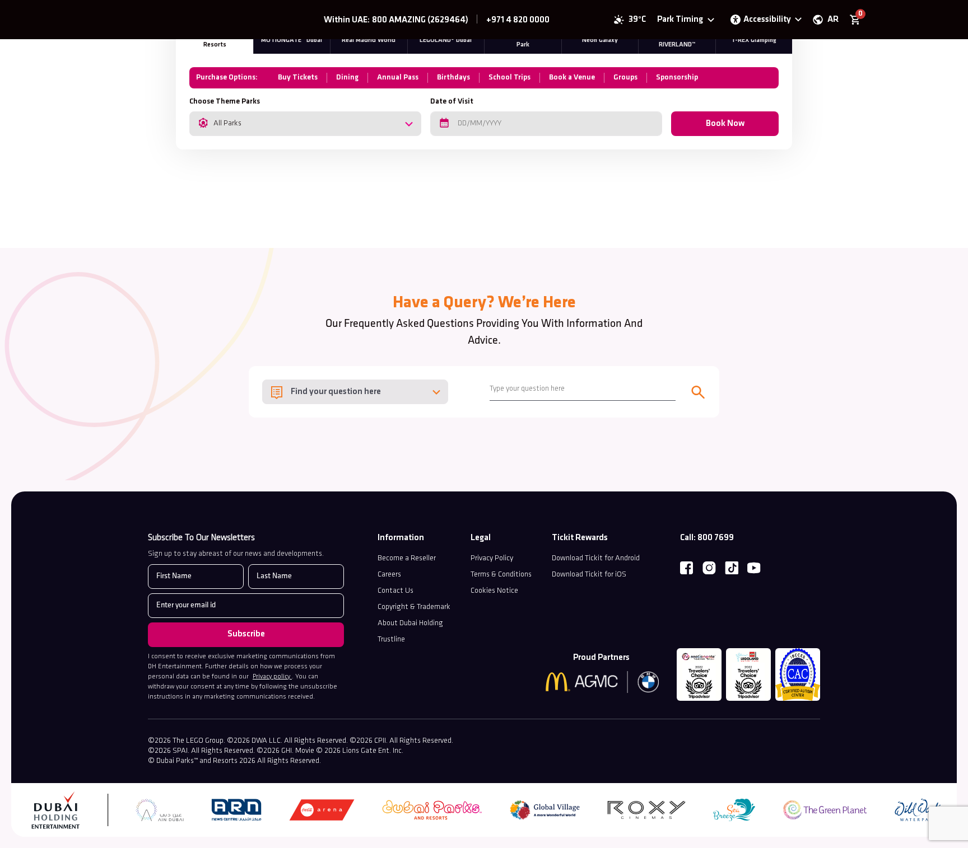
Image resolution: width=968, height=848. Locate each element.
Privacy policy (272, 676)
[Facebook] (687, 568)
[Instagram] (709, 568)
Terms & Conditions (501, 574)
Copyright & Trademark (414, 607)
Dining (347, 77)
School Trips (509, 77)
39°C (637, 19)
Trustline (391, 639)
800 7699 (715, 537)
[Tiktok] (731, 568)
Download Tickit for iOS (589, 574)
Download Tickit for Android (596, 558)
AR (833, 19)
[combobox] (305, 123)
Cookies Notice (494, 591)
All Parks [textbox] (227, 123)
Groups (625, 77)
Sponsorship (677, 77)
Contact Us (395, 591)
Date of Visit (451, 101)
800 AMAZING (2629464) (420, 20)
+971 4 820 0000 (518, 20)
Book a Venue (572, 77)
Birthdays (453, 77)
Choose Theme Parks (224, 101)
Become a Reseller (407, 558)
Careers (389, 574)
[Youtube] (754, 568)
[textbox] (355, 392)
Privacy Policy (492, 558)
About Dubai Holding (410, 623)
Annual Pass (397, 77)
